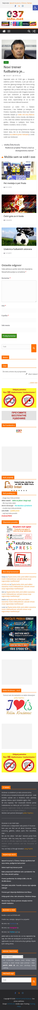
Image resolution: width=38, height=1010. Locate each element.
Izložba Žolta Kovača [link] (11, 145)
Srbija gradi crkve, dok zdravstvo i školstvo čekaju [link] (19, 896)
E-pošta (5, 315)
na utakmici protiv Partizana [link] (19, 134)
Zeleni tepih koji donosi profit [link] (12, 867)
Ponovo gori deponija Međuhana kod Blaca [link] (16, 892)
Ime (4, 306)
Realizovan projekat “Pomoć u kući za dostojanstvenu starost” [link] (20, 149)
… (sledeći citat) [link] (33, 383)
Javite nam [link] (5, 936)
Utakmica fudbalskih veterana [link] (18, 249)
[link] (35, 7)
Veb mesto (6, 325)
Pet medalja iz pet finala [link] (15, 183)
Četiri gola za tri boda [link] (14, 216)
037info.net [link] (17, 76)
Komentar (6, 278)
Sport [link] (6, 62)
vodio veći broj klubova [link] (26, 115)
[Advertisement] (17, 459)
